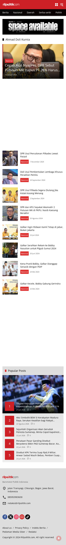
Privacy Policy (22, 527)
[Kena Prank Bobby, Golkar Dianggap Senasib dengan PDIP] (10, 268)
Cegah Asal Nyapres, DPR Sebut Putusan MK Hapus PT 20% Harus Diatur (31, 67)
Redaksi (33, 531)
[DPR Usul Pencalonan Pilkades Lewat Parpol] (10, 158)
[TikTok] (27, 516)
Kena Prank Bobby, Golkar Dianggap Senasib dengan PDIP (38, 265)
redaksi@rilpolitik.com (19, 503)
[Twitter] (10, 516)
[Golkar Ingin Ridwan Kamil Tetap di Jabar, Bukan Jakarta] (10, 231)
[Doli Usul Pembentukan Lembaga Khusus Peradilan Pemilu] (10, 176)
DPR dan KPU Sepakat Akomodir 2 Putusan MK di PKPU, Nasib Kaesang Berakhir (39, 210)
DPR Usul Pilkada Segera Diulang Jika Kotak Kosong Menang (39, 192)
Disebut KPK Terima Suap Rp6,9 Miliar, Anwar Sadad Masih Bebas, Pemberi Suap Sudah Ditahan (37, 454)
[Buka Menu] (56, 4)
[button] (62, 4)
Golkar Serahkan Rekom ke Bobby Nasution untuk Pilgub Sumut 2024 (38, 247)
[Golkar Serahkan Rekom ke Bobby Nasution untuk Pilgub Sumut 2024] (10, 250)
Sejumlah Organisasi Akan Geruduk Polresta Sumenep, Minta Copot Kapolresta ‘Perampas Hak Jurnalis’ (38, 431)
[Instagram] (16, 516)
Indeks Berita (39, 527)
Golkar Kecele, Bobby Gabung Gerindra (40, 283)
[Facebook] (4, 516)
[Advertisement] (33, 115)
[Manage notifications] (58, 538)
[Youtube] (21, 516)
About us (7, 527)
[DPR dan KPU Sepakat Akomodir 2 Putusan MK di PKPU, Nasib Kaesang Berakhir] (10, 213)
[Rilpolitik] (27, 4)
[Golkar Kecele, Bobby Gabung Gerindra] (10, 287)
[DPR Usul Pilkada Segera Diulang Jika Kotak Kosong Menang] (10, 195)
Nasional (9, 61)
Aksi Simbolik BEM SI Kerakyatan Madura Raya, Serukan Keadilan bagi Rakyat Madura (37, 419)
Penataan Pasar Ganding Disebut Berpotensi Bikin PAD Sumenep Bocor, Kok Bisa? (38, 442)
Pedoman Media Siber (13, 531)
